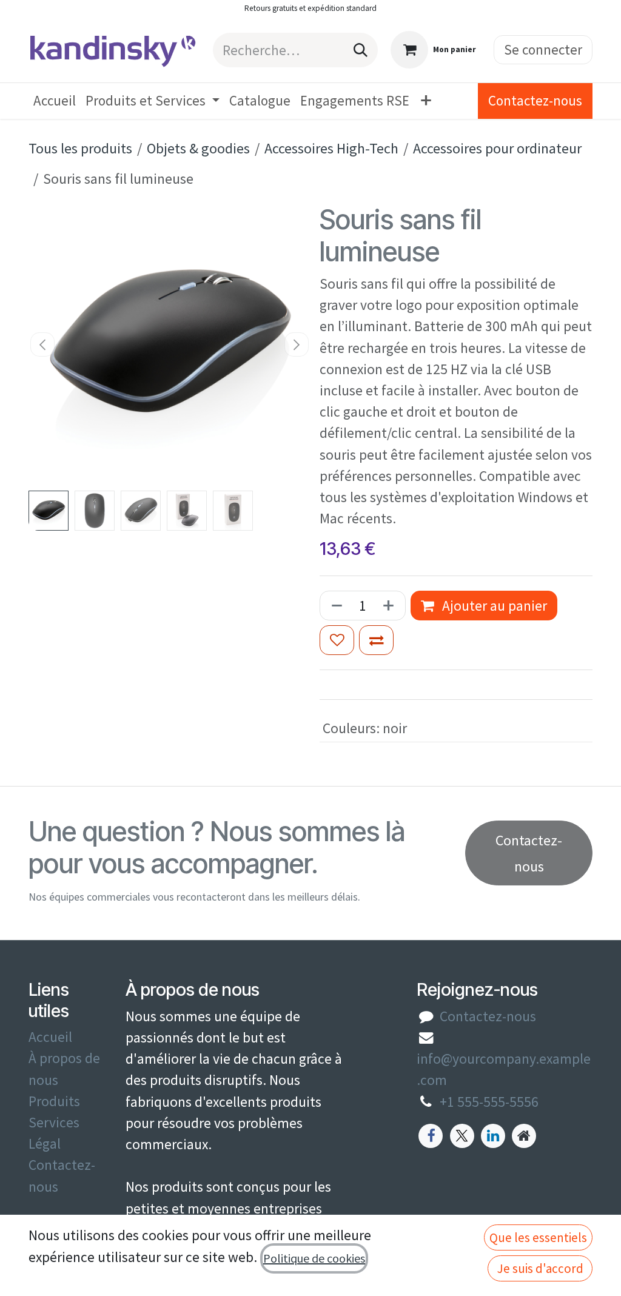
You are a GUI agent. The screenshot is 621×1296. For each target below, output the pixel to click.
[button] (43, 344)
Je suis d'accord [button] (540, 1268)
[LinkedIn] (493, 1136)
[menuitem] (55, 101)
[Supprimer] (334, 605)
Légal (45, 1143)
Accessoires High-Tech (331, 148)
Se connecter (543, 49)
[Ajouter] (391, 605)
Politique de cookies (314, 1258)
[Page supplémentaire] (524, 1136)
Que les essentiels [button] (538, 1237)
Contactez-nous (535, 100)
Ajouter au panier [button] (493, 605)
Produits (54, 1101)
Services (54, 1122)
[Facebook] (430, 1136)
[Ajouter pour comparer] (376, 640)
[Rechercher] (360, 50)
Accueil (50, 1037)
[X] (462, 1136)
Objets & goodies (198, 148)
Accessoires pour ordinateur (497, 148)
